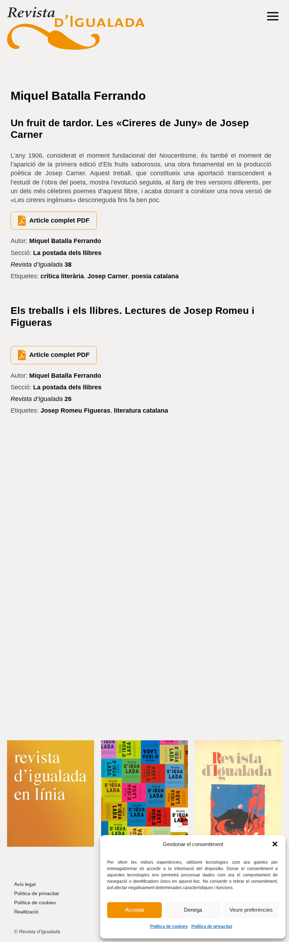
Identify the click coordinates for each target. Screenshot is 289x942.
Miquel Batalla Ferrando (65, 240)
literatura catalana (141, 410)
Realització (26, 911)
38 (41, 264)
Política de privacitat (211, 926)
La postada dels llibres (67, 252)
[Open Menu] (272, 16)
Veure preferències (251, 910)
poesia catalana (155, 276)
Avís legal (25, 884)
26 (41, 398)
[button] (274, 843)
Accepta (134, 910)
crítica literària (62, 276)
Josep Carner (107, 276)
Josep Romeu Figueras (75, 410)
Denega (193, 910)
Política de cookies (169, 926)
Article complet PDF (59, 220)
